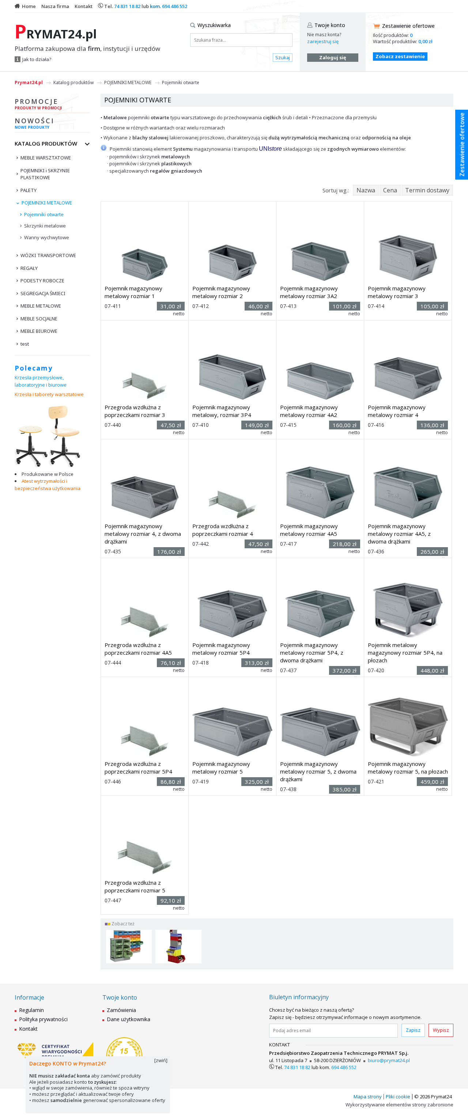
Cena (390, 190)
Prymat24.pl (29, 82)
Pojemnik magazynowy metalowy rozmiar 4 (397, 410)
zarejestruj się (323, 41)
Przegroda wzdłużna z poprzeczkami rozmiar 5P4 (138, 767)
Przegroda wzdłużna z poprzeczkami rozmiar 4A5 (138, 648)
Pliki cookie (398, 1096)
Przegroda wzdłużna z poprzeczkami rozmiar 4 (222, 529)
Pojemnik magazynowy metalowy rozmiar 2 (221, 292)
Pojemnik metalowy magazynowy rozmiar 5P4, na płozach (405, 652)
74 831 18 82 (127, 6)
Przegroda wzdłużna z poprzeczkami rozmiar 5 (135, 886)
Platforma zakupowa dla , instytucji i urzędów (87, 49)
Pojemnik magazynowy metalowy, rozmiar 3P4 (221, 410)
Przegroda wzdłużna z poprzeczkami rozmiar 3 (135, 410)
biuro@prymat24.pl (389, 1060)
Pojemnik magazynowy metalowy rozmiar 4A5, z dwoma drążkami (399, 533)
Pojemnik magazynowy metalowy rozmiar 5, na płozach (408, 767)
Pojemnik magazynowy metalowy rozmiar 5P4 (221, 648)
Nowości (34, 123)
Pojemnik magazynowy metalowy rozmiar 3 (397, 292)
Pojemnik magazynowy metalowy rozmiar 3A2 (309, 292)
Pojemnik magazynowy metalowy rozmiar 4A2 (309, 410)
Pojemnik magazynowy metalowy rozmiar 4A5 (309, 529)
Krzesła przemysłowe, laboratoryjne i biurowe (41, 381)
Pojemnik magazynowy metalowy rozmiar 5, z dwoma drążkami (318, 771)
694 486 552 (174, 6)
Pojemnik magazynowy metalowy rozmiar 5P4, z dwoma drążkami (311, 652)
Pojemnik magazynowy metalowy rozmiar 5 (221, 767)
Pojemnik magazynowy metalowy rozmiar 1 (133, 292)
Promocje (38, 103)
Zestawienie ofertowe (408, 25)
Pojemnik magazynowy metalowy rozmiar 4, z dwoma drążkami (143, 533)
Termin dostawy (427, 190)
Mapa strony (368, 1096)
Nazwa (365, 190)
